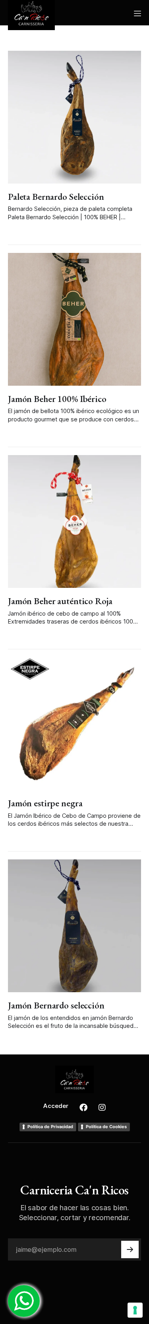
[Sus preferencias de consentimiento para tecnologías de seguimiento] (135, 1310)
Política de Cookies (106, 1126)
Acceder (55, 1106)
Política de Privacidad (50, 1126)
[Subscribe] (130, 1249)
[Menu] (137, 13)
